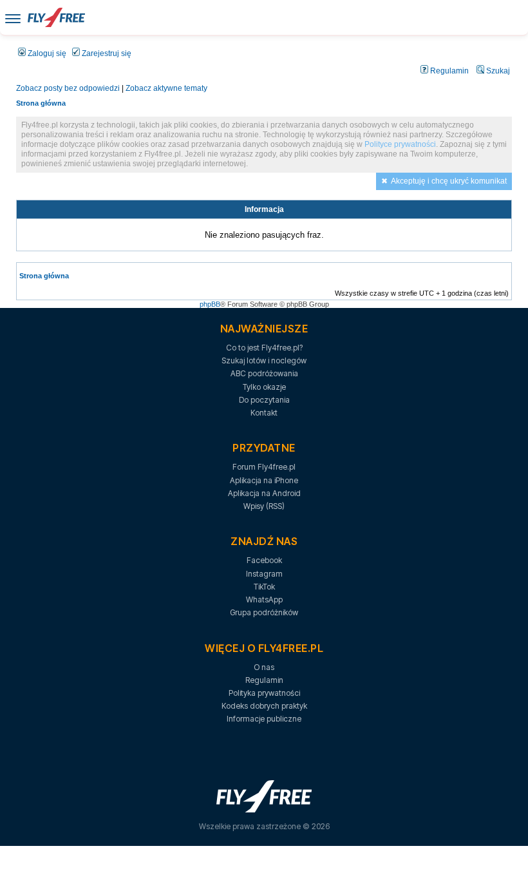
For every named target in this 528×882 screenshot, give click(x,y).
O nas (264, 667)
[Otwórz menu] (13, 17)
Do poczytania (264, 400)
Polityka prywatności (264, 693)
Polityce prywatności (400, 144)
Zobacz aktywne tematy (166, 88)
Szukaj (497, 70)
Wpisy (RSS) (264, 506)
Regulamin (448, 70)
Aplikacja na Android (264, 493)
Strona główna (41, 103)
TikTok (264, 586)
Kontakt (264, 412)
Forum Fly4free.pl (264, 467)
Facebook (264, 560)
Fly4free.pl (56, 17)
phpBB (210, 304)
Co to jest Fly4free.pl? (264, 347)
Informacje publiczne (264, 719)
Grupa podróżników (264, 612)
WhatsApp (264, 599)
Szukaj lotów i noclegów (264, 360)
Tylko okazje (264, 387)
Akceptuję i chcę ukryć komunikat (449, 181)
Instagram (264, 574)
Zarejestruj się (105, 53)
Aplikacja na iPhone (264, 480)
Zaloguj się (46, 53)
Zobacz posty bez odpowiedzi (68, 88)
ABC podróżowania (264, 373)
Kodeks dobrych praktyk (264, 706)
